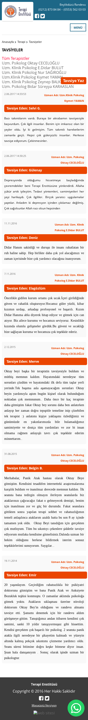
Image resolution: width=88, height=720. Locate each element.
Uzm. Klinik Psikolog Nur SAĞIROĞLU (34, 72)
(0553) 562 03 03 (75, 9)
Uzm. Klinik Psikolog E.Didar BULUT (33, 67)
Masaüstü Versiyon (44, 705)
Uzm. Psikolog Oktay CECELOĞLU (31, 63)
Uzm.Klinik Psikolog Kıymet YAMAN (32, 77)
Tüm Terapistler (16, 58)
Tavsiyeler (35, 42)
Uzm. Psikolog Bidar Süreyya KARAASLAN (38, 86)
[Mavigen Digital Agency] (44, 712)
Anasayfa (8, 42)
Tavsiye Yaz (73, 80)
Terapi (21, 42)
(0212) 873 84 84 (49, 9)
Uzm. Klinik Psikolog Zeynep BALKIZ (33, 81)
